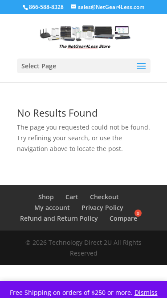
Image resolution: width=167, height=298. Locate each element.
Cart (71, 197)
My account (52, 207)
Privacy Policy (102, 207)
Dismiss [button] (146, 292)
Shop (46, 197)
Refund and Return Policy (59, 218)
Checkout (104, 197)
